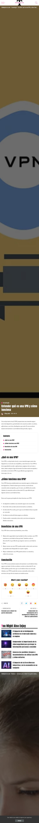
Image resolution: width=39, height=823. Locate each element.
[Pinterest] (31, 603)
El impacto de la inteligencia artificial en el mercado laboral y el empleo (24, 634)
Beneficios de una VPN (11, 446)
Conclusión (8, 450)
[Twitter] (26, 603)
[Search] (36, 3)
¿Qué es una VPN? (10, 440)
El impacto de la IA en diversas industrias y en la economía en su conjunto (25, 665)
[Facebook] (22, 603)
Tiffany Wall (7, 413)
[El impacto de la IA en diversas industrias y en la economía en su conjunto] (6, 665)
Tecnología (6, 403)
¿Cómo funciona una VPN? (12, 443)
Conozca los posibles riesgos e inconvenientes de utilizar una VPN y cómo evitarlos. (25, 655)
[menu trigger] (3, 3)
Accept (19, 820)
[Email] (35, 603)
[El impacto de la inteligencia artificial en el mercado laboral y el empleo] (6, 633)
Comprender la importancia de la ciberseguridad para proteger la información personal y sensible (24, 644)
